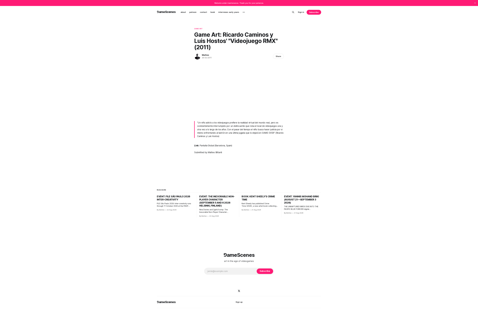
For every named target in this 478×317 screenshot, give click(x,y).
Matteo (205, 55)
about (183, 12)
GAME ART (198, 29)
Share (278, 56)
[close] (475, 3)
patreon (192, 12)
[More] (244, 12)
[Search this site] (293, 12)
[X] (239, 291)
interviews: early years (228, 12)
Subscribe (314, 12)
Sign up (239, 302)
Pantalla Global (207, 145)
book (212, 12)
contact (203, 12)
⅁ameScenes (166, 12)
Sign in (301, 12)
